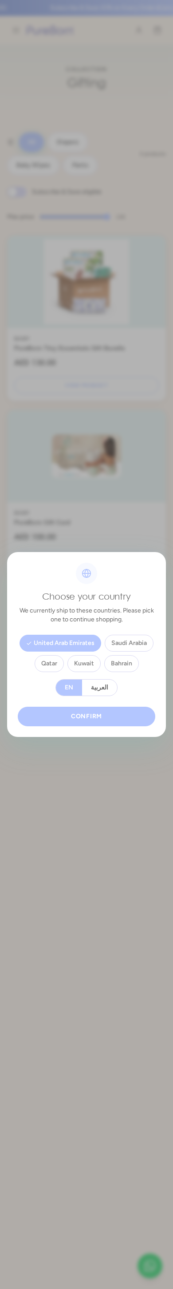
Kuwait (84, 663)
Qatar (49, 663)
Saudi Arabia (129, 643)
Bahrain (121, 663)
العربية (99, 687)
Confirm (86, 716)
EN (69, 687)
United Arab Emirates (64, 643)
